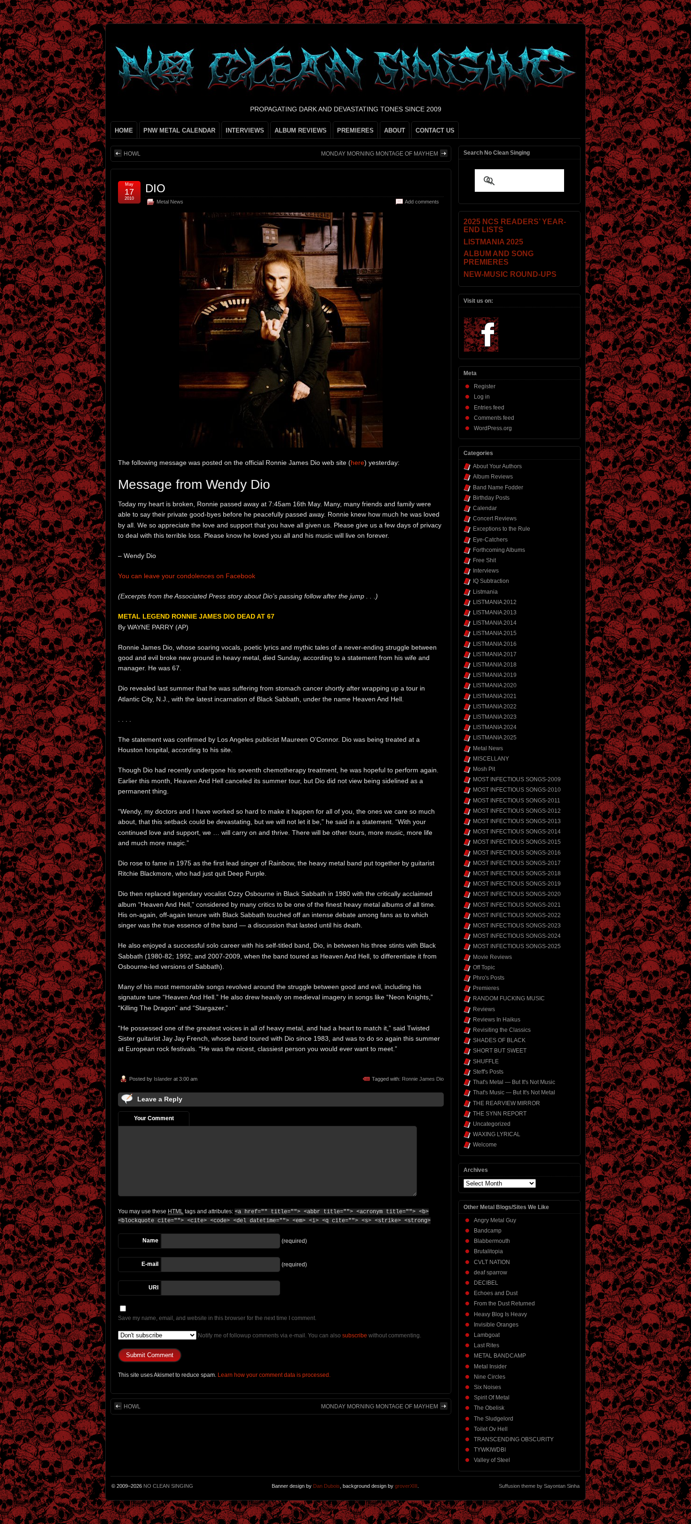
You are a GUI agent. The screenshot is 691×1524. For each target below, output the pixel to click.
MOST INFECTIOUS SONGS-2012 (517, 811)
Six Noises (487, 1387)
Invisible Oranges (496, 1324)
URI (153, 1287)
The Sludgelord (493, 1418)
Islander (163, 1079)
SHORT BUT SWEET (499, 1050)
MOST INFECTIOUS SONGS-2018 (517, 873)
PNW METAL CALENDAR (179, 130)
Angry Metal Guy (495, 1220)
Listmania (485, 592)
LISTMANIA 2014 (495, 623)
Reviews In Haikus (496, 1019)
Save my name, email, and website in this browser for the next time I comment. (217, 1318)
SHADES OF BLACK (499, 1040)
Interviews (486, 570)
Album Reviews (493, 476)
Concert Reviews (495, 518)
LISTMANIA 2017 (495, 654)
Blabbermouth (492, 1241)
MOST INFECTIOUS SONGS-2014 (517, 831)
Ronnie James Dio (423, 1079)
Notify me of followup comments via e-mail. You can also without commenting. (308, 1335)
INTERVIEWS (245, 130)
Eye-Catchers (490, 539)
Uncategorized (491, 1124)
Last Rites (486, 1345)
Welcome (485, 1144)
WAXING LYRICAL (496, 1134)
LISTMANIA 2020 (495, 685)
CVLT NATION (492, 1262)
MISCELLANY (491, 758)
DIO (155, 188)
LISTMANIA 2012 (495, 602)
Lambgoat (487, 1335)
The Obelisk (489, 1408)
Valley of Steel (492, 1460)
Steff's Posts (488, 1071)
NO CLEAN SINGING (168, 1486)
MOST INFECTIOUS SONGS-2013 (517, 821)
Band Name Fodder (498, 487)
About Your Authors (497, 466)
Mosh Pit (484, 769)
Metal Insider (490, 1366)
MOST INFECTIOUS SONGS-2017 (517, 863)
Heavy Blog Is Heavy (500, 1314)
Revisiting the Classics (502, 1030)
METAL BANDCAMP (500, 1355)
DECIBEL (486, 1283)
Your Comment (154, 1118)
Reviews (484, 1009)
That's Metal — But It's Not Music (514, 1082)
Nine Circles (489, 1377)
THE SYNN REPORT (499, 1113)
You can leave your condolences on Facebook (186, 576)
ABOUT (394, 130)
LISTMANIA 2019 (495, 675)
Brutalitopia (488, 1251)
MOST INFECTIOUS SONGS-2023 (517, 925)
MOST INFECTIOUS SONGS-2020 (517, 894)
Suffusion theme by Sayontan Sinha (539, 1486)
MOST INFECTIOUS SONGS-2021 (517, 905)
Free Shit (484, 560)
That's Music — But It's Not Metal (514, 1092)
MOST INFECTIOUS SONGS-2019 (517, 883)
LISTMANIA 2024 (495, 727)
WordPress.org (493, 428)
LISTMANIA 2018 (495, 664)
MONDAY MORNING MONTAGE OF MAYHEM (379, 153)
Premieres (486, 988)
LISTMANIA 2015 (495, 633)
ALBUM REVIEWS (301, 130)
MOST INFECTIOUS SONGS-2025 (517, 946)
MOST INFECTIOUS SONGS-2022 (517, 915)
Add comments (422, 201)
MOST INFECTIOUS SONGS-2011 (516, 800)
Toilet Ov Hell (491, 1429)
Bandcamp (488, 1230)
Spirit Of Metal (492, 1397)
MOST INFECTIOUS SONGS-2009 (517, 779)
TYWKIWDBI (490, 1449)
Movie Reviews (492, 957)
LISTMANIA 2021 (495, 696)
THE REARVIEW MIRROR (506, 1103)
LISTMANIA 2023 (495, 717)
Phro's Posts (488, 977)
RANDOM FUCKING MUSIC (509, 998)
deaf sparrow (490, 1272)
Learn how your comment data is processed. (274, 1375)
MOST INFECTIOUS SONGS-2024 (517, 936)
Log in (482, 396)
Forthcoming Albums (499, 550)
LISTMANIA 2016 (495, 644)
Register (484, 386)
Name (150, 1240)
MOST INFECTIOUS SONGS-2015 (517, 842)
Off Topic (484, 967)
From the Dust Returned (504, 1303)
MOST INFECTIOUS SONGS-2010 (517, 789)
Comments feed (494, 418)
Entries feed (489, 407)
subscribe (354, 1335)
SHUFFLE (486, 1061)
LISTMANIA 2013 (495, 612)
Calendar (485, 508)
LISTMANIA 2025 (495, 737)
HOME (124, 130)
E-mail (149, 1264)
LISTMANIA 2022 (495, 706)
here (357, 462)
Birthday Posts (491, 498)
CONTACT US (435, 130)
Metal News (170, 201)
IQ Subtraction (491, 581)
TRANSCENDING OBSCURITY (514, 1439)
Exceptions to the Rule (501, 529)
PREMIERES (355, 130)
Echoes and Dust (496, 1293)
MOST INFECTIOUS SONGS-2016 (517, 852)
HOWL (132, 153)
